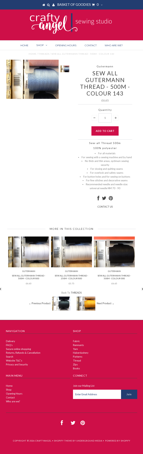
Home (24, 45)
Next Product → (105, 303)
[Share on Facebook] (98, 199)
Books (76, 368)
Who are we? (114, 45)
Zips (75, 364)
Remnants (78, 345)
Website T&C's (14, 360)
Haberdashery (80, 352)
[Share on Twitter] (104, 199)
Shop (40, 45)
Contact (91, 45)
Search (9, 356)
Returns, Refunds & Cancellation (23, 352)
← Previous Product (39, 303)
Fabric (76, 341)
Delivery (10, 341)
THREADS (43, 53)
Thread (77, 360)
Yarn (75, 348)
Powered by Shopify (117, 440)
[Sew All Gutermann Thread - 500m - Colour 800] (28, 266)
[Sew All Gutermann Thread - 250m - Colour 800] (71, 266)
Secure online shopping (18, 348)
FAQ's (9, 345)
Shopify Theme (63, 440)
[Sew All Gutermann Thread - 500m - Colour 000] (114, 266)
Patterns (77, 356)
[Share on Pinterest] (111, 199)
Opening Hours (66, 45)
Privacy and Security (17, 364)
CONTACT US (105, 206)
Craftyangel (43, 440)
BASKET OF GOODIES (77, 4)
